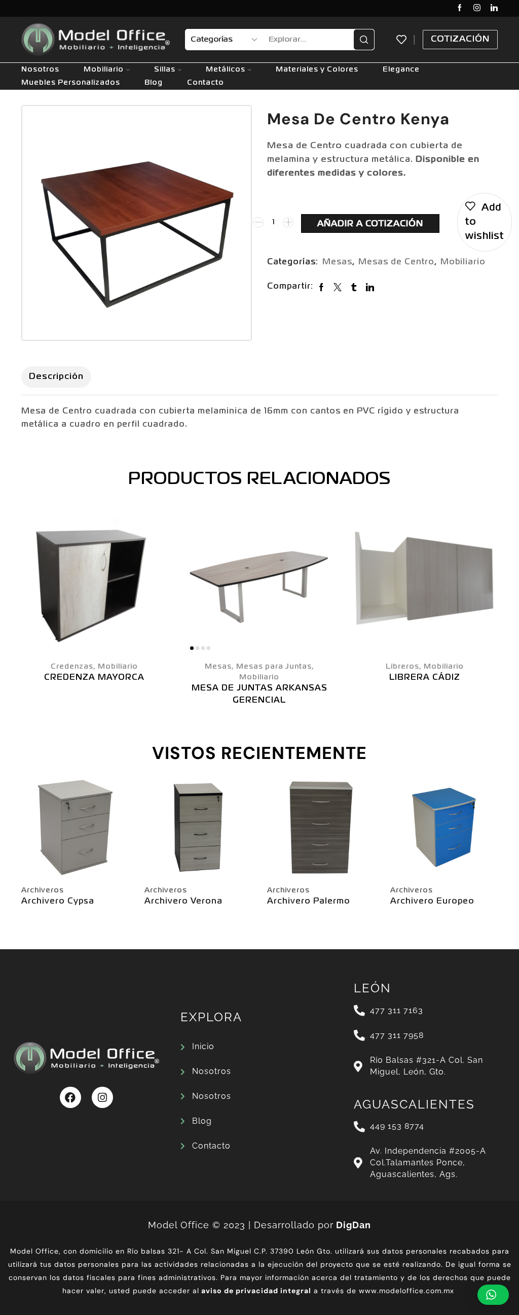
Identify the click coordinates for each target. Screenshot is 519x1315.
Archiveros (42, 890)
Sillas (164, 69)
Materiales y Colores (317, 69)
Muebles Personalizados (70, 83)
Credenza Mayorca (94, 677)
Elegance (401, 69)
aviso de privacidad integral (256, 1290)
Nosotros (40, 69)
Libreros (402, 667)
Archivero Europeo (432, 901)
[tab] (56, 377)
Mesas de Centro (396, 262)
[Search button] (364, 39)
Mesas (337, 262)
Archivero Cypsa (57, 901)
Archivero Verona (183, 901)
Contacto (205, 83)
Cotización (460, 39)
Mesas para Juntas (274, 667)
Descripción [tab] (56, 376)
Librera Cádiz (424, 677)
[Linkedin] (494, 8)
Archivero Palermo (308, 901)
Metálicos (225, 69)
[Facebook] (459, 8)
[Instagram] (476, 8)
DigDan (353, 1225)
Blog (153, 83)
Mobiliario (104, 69)
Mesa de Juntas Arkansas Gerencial (259, 694)
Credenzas (72, 667)
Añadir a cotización (370, 224)
